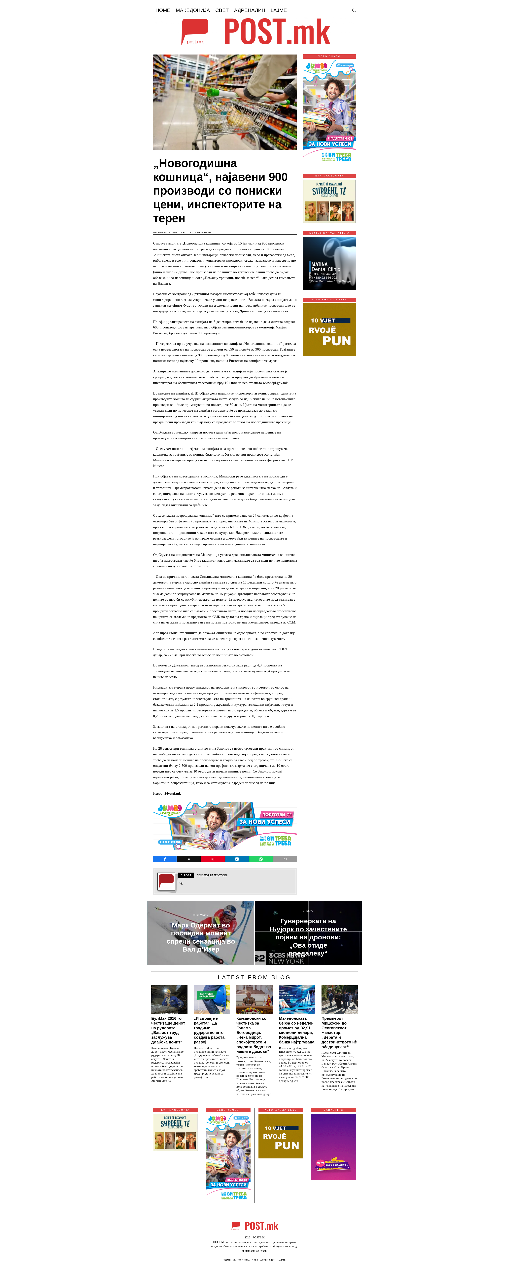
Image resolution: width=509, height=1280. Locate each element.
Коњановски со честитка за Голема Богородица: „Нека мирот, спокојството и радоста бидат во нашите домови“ (253, 1035)
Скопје (186, 232)
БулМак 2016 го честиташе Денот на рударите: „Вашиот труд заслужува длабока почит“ (168, 1030)
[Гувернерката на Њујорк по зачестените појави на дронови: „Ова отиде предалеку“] (308, 933)
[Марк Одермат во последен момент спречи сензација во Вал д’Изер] (200, 933)
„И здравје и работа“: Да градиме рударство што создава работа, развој (210, 1030)
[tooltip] (165, 859)
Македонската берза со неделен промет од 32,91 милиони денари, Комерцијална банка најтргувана (296, 1030)
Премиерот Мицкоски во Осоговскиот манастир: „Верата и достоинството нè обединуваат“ (339, 1032)
